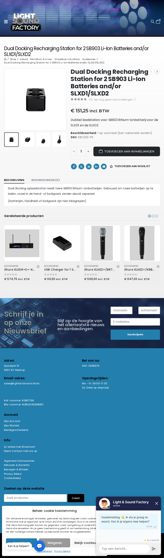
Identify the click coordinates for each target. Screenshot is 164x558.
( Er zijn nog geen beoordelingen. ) (112, 99)
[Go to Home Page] (5, 59)
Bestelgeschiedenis (16, 430)
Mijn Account (12, 421)
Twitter (81, 166)
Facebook (74, 166)
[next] (157, 72)
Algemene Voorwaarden (19, 461)
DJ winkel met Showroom (19, 446)
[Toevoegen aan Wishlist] (38, 266)
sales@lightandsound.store (21, 383)
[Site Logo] (26, 21)
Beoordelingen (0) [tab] (45, 180)
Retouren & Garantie (16, 465)
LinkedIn (89, 166)
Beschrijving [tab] (14, 180)
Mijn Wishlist (11, 425)
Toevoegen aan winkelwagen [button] (33, 231)
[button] (7, 21)
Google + (96, 166)
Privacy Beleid (62, 551)
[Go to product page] (22, 243)
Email (104, 166)
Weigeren (54, 543)
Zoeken (76, 498)
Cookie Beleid (12, 478)
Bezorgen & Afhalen (16, 469)
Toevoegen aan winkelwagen (129, 151)
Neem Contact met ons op (20, 451)
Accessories (11, 266)
